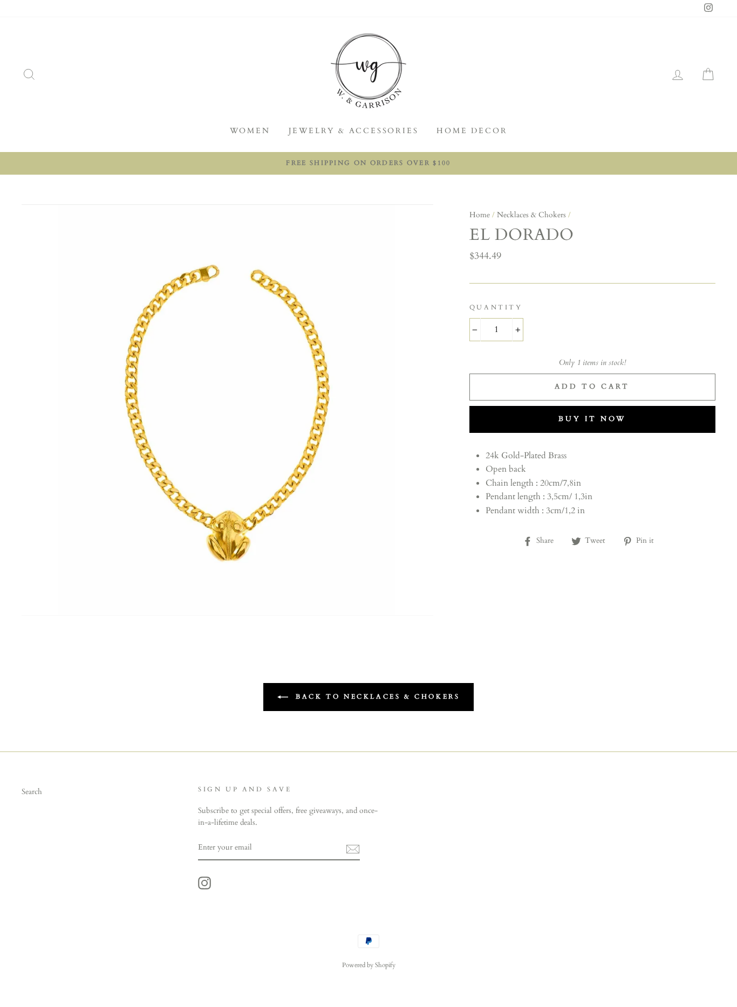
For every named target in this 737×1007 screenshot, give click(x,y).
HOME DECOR (471, 131)
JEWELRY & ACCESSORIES (354, 131)
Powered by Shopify (368, 965)
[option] (368, 163)
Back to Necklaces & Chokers (376, 696)
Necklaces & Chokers (531, 215)
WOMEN (250, 131)
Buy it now (592, 419)
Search (32, 792)
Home (479, 215)
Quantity (496, 307)
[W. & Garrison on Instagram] (204, 883)
